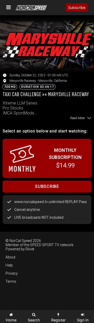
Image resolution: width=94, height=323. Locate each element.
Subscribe (76, 7)
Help (9, 265)
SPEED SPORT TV (44, 245)
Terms (10, 281)
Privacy (11, 273)
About (10, 257)
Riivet (30, 249)
